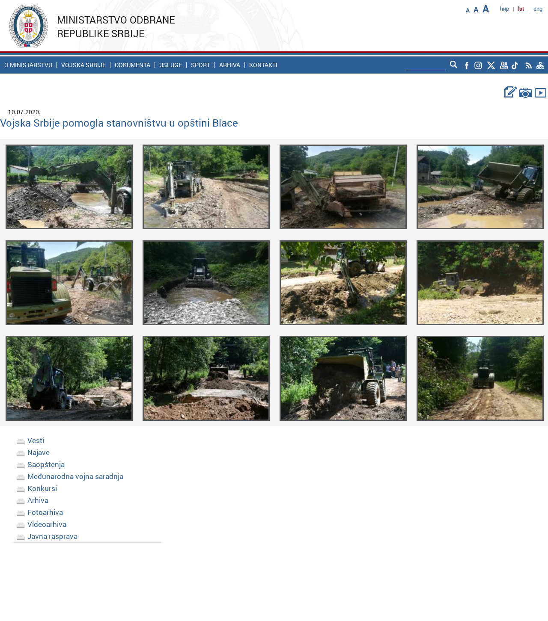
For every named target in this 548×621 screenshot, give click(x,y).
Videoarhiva (46, 524)
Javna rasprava (52, 536)
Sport (200, 65)
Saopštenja (46, 464)
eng (537, 8)
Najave (38, 452)
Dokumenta (132, 65)
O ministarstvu (28, 65)
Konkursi (42, 488)
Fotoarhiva (45, 512)
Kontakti (263, 65)
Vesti (35, 440)
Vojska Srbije (83, 65)
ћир (504, 8)
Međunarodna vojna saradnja (75, 476)
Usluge (170, 65)
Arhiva (229, 65)
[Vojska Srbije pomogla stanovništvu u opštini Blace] (69, 186)
